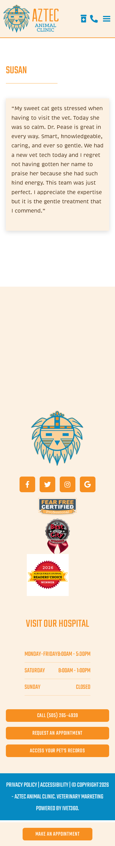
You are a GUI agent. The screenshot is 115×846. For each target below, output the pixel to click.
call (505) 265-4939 (57, 715)
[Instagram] (67, 484)
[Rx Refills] (84, 19)
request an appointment (57, 733)
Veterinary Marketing (80, 796)
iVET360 (70, 808)
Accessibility (54, 785)
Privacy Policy (21, 785)
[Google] (87, 484)
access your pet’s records (57, 751)
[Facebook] (27, 484)
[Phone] (94, 19)
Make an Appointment (57, 834)
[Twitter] (47, 484)
